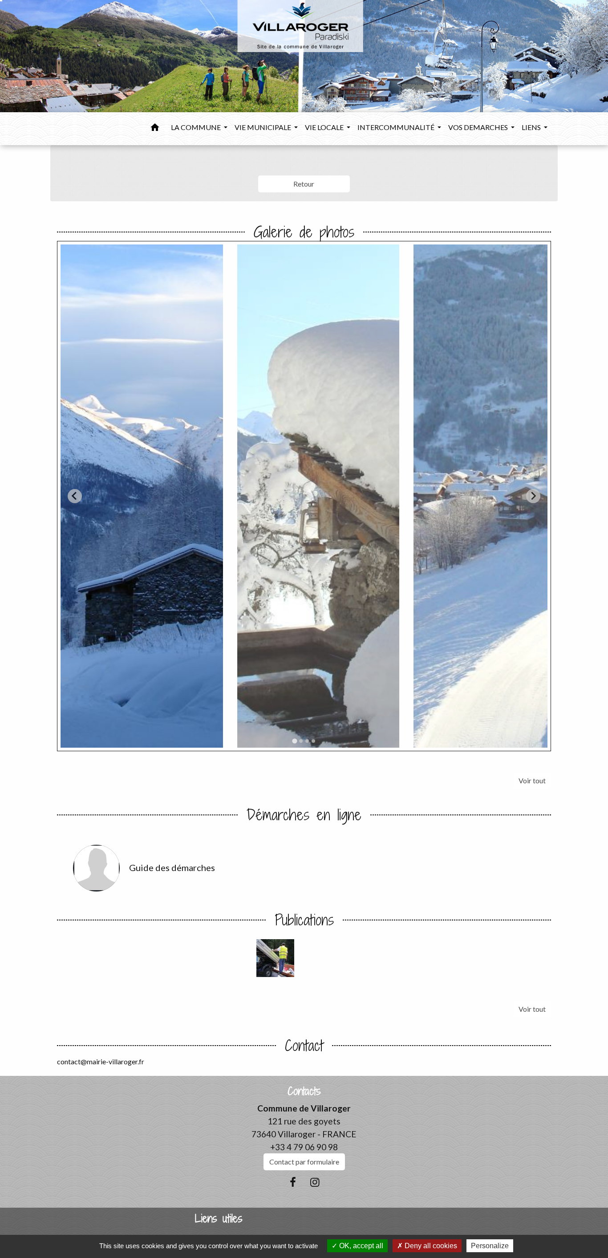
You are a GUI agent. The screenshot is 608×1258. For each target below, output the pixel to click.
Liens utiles (219, 1218)
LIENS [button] (532, 127)
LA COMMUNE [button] (196, 127)
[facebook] (293, 1182)
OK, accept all (360, 1246)
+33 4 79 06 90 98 (304, 1147)
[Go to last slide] (75, 496)
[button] (154, 128)
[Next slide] (533, 496)
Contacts (304, 1091)
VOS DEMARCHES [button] (478, 127)
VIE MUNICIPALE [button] (263, 127)
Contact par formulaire (304, 1161)
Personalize (490, 1246)
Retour (303, 183)
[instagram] (315, 1182)
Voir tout (532, 780)
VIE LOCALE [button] (325, 127)
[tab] (294, 740)
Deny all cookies (430, 1246)
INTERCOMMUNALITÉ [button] (396, 127)
